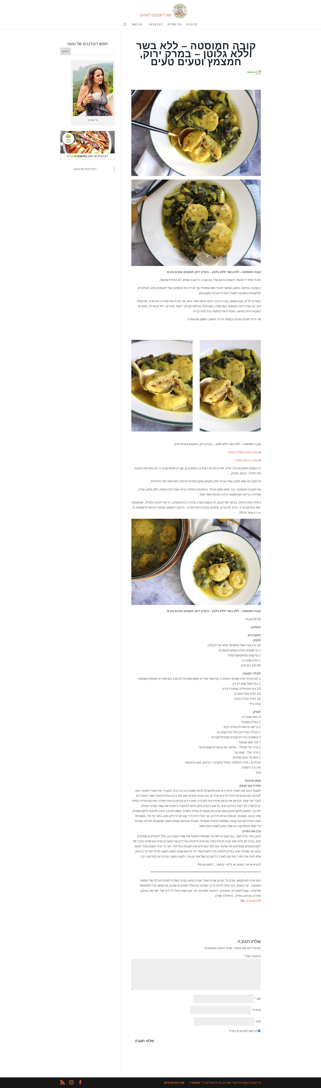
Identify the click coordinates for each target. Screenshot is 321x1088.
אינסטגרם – (251, 900)
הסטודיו (194, 1082)
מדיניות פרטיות (174, 1082)
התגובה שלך (252, 956)
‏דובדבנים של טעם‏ (85, 169)
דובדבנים (156, 24)
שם (258, 998)
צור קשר (136, 24)
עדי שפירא (174, 24)
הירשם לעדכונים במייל (243, 1031)
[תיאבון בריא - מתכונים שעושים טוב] (87, 158)
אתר (258, 1021)
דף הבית (191, 24)
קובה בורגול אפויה (246, 460)
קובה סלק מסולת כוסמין (242, 452)
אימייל (256, 1010)
